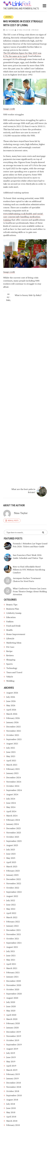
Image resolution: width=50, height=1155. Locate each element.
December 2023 (13, 828)
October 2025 (12, 735)
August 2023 (12, 845)
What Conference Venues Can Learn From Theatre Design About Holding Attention (30, 591)
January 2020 (12, 1027)
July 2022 (10, 900)
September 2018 (14, 1095)
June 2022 (11, 904)
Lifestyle (8, 17)
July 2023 (10, 849)
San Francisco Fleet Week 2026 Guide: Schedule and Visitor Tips (28, 556)
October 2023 (12, 836)
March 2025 (11, 764)
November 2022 (13, 883)
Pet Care (10, 647)
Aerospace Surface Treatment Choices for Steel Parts (27, 580)
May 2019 (10, 1061)
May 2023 (10, 858)
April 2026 (11, 709)
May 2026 (10, 705)
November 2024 (13, 781)
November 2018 (13, 1087)
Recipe (9, 651)
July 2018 (10, 1103)
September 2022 (14, 891)
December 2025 (13, 726)
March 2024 (11, 815)
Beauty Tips (11, 604)
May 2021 (10, 959)
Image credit (9, 108)
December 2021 (13, 930)
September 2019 (14, 1044)
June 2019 (11, 1057)
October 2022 (12, 887)
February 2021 (13, 972)
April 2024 (11, 811)
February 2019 (13, 1074)
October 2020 (12, 989)
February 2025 (13, 769)
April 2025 (11, 760)
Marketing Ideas (13, 642)
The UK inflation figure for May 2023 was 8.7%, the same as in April (22, 55)
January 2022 (12, 925)
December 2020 (13, 981)
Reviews (10, 655)
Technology (11, 668)
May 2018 (10, 1112)
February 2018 (13, 1125)
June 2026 (11, 701)
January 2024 (12, 824)
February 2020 (13, 1023)
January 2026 (12, 722)
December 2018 (13, 1082)
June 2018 (11, 1108)
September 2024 (14, 790)
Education (11, 617)
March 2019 (11, 1070)
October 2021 (12, 938)
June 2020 (11, 1006)
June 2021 (11, 955)
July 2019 (10, 1053)
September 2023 (14, 841)
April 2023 (11, 862)
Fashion (9, 621)
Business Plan (12, 608)
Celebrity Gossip (13, 613)
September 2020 (14, 993)
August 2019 (12, 1048)
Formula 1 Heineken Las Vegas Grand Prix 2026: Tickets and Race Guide (30, 545)
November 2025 (13, 730)
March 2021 (11, 968)
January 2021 (12, 976)
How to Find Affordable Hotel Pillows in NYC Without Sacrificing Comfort (29, 569)
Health (9, 630)
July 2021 (10, 951)
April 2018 (11, 1116)
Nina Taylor (23, 30)
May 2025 (10, 756)
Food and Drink (13, 625)
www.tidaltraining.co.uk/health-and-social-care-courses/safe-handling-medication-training (23, 216)
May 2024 (10, 807)
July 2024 (10, 798)
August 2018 (12, 1099)
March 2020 (11, 1019)
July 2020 (10, 1002)
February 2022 (13, 921)
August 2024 (12, 794)
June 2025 (11, 752)
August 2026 (12, 692)
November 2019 (13, 1036)
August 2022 (12, 896)
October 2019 (12, 1040)
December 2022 (13, 879)
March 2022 (11, 917)
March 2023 (11, 866)
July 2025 (10, 747)
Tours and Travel (14, 672)
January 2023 (12, 875)
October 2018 (12, 1091)
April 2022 (11, 913)
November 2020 (13, 985)
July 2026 (10, 696)
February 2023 (13, 870)
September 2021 (14, 942)
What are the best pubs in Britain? (23, 491)
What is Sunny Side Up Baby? (28, 295)
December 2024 (13, 777)
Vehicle (9, 676)
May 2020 (10, 1010)
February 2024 (13, 819)
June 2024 (11, 802)
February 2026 (13, 718)
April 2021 (11, 964)
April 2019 (11, 1065)
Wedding (10, 680)
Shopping (10, 659)
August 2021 (12, 947)
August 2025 (12, 743)
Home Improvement (15, 634)
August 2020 (12, 997)
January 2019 (12, 1078)
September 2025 (14, 739)
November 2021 (13, 934)
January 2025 (12, 773)
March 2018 (11, 1120)
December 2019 (13, 1031)
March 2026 (11, 713)
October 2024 (12, 786)
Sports (9, 663)
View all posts (13, 520)
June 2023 (11, 853)
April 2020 (11, 1014)
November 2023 (13, 832)
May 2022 (10, 908)
